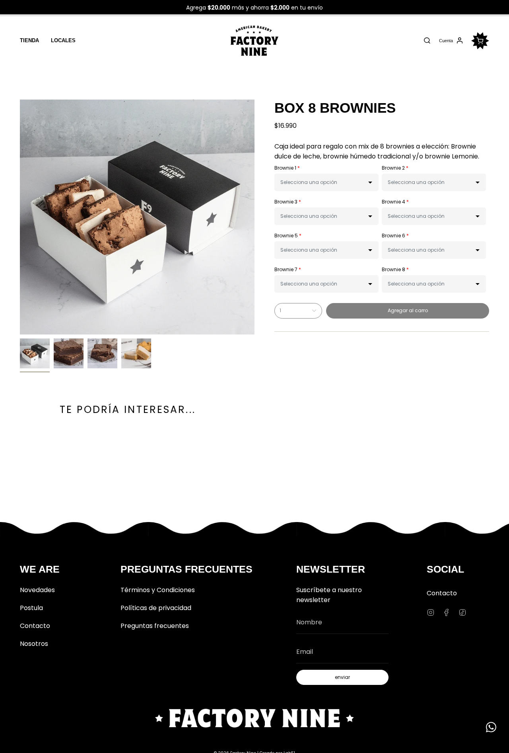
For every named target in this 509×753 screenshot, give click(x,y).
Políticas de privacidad (155, 607)
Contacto (35, 625)
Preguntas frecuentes (154, 625)
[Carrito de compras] (480, 40)
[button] (326, 182)
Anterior (20, 217)
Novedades (37, 590)
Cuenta (446, 41)
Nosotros (34, 643)
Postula (31, 607)
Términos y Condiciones (157, 590)
